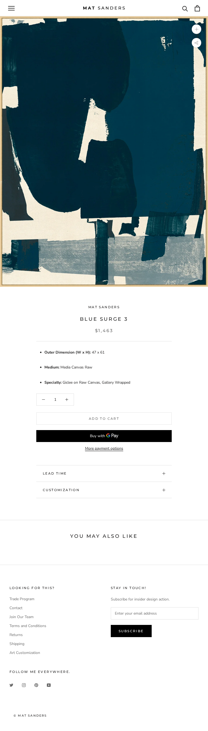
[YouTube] (49, 685)
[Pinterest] (36, 685)
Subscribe (131, 631)
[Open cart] (197, 8)
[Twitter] (11, 685)
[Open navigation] (11, 8)
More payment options (104, 448)
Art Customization (24, 652)
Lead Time (55, 473)
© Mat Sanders (30, 715)
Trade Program (21, 599)
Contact (15, 608)
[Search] (185, 8)
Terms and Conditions (27, 625)
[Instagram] (24, 685)
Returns (16, 634)
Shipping (16, 643)
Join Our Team (21, 616)
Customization (61, 490)
